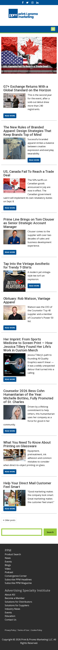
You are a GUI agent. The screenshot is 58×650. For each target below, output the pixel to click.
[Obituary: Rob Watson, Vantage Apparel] (14, 307)
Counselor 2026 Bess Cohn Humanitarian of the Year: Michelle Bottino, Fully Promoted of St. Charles (28, 396)
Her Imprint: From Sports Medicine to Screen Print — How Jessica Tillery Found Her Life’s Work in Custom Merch (27, 344)
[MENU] (53, 29)
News (8, 558)
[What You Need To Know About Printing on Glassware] (14, 450)
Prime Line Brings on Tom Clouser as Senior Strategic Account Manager (28, 223)
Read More (10, 116)
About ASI (10, 594)
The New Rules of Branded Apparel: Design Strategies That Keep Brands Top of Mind (27, 131)
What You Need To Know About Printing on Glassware (27, 444)
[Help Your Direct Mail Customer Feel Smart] (14, 491)
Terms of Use (23, 630)
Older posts (10, 520)
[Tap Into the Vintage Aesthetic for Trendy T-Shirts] (14, 272)
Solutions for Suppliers (17, 605)
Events (8, 561)
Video (8, 568)
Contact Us (10, 619)
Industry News (12, 608)
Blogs (8, 565)
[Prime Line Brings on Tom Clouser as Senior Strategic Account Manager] (14, 231)
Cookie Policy (36, 630)
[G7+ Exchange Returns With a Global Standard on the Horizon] (14, 95)
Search (50, 532)
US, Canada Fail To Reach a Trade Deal (28, 173)
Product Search (13, 554)
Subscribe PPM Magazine (18, 583)
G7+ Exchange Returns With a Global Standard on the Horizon (27, 88)
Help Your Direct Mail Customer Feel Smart (27, 485)
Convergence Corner (16, 575)
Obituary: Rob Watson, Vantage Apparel (26, 300)
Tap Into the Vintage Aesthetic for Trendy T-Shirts (26, 265)
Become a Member (15, 598)
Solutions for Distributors (18, 601)
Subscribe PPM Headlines (18, 579)
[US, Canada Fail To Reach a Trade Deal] (14, 180)
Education (10, 616)
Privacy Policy (10, 630)
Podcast (9, 572)
